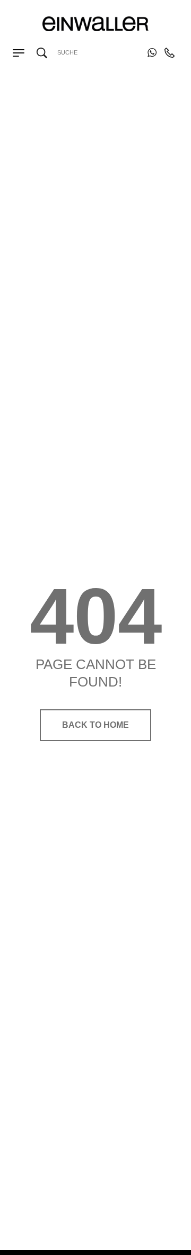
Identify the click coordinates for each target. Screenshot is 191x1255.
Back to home (95, 724)
